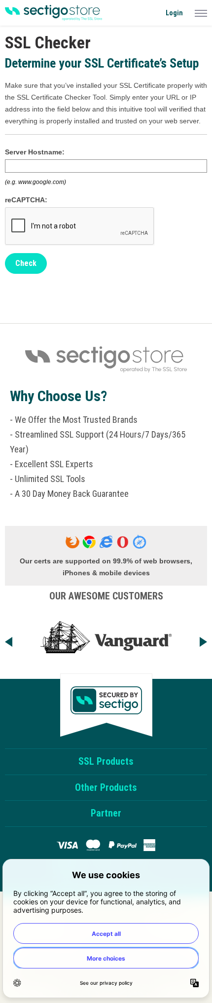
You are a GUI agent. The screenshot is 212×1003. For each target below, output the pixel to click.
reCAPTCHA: (26, 200)
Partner (106, 813)
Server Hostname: (35, 152)
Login (174, 13)
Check (25, 263)
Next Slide (195, 640)
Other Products (106, 787)
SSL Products (106, 761)
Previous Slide (17, 640)
